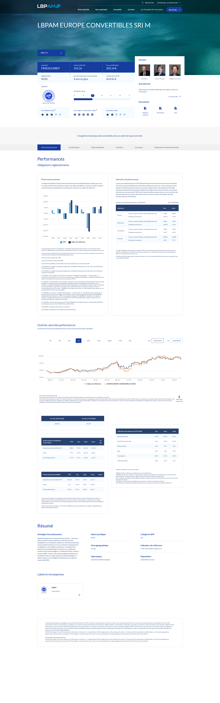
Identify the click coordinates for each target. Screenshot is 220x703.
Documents (139, 147)
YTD (120, 341)
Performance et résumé (49, 147)
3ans (88, 341)
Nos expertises (101, 9)
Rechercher (149, 3)
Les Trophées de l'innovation (152, 9)
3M (60, 341)
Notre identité (83, 9)
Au (168, 341)
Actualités (117, 9)
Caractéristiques (73, 147)
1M (50, 341)
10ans (110, 341)
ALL (130, 341)
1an (78, 341)
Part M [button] (44, 53)
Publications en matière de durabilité (167, 147)
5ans (98, 341)
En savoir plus (173, 97)
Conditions (119, 147)
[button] (179, 398)
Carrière (131, 9)
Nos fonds (173, 9)
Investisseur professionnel (167, 3)
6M (69, 341)
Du (149, 341)
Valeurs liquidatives (97, 147)
